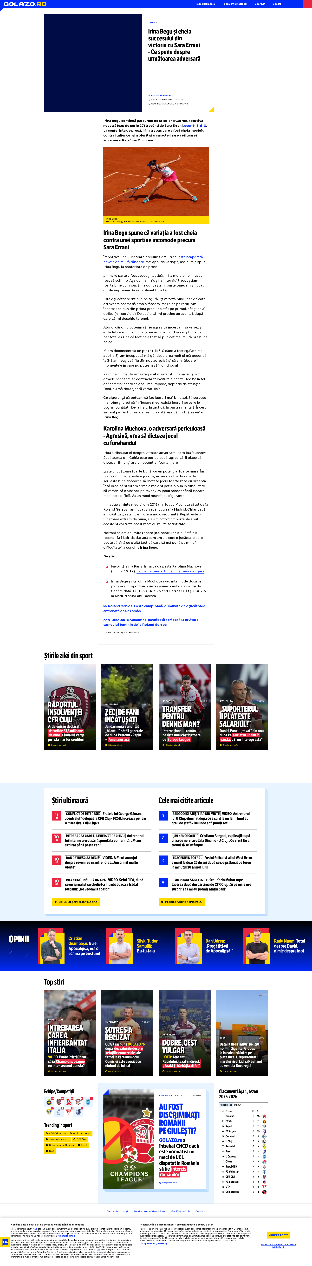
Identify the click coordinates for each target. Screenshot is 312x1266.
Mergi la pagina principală (183, 902)
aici (98, 1249)
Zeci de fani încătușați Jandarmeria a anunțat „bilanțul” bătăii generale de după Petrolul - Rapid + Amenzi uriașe (127, 707)
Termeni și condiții (117, 1211)
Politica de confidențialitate (150, 1211)
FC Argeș (231, 1131)
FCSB (229, 1121)
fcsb (51, 1151)
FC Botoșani (232, 1182)
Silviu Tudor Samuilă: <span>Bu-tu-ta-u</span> (140, 946)
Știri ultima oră (70, 800)
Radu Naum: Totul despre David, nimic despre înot (277, 946)
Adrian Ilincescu (161, 95)
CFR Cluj (81, 1139)
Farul (228, 1151)
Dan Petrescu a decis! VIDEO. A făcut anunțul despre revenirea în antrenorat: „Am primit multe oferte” (101, 862)
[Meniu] (307, 4)
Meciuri (237, 1105)
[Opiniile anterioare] (11, 954)
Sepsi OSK (231, 1166)
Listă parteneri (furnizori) (153, 1244)
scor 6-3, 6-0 (195, 126)
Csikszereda (232, 1192)
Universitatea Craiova (61, 1145)
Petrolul (230, 1146)
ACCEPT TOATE (278, 1234)
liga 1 (84, 1145)
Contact (200, 1211)
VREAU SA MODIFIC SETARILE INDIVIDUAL (278, 1246)
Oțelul (229, 1161)
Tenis (151, 22)
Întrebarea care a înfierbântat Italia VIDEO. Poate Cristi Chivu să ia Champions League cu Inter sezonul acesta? (70, 1033)
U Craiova (231, 1156)
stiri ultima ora (57, 1133)
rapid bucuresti (82, 1133)
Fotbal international (235, 3)
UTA (228, 1187)
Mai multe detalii (66, 1236)
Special (277, 3)
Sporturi (260, 3)
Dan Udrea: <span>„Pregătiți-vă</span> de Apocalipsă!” (209, 946)
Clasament (226, 1105)
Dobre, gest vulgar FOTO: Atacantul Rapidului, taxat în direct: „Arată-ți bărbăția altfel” (185, 1033)
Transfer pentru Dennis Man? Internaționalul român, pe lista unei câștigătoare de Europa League (185, 707)
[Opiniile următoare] (26, 954)
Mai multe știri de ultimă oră (77, 902)
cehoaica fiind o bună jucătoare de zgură (170, 571)
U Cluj (229, 1141)
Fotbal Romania (205, 3)
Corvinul (230, 1136)
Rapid (229, 1126)
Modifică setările (180, 1211)
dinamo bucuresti (59, 1139)
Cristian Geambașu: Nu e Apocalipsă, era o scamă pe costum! (72, 946)
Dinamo (230, 1116)
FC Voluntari (232, 1171)
